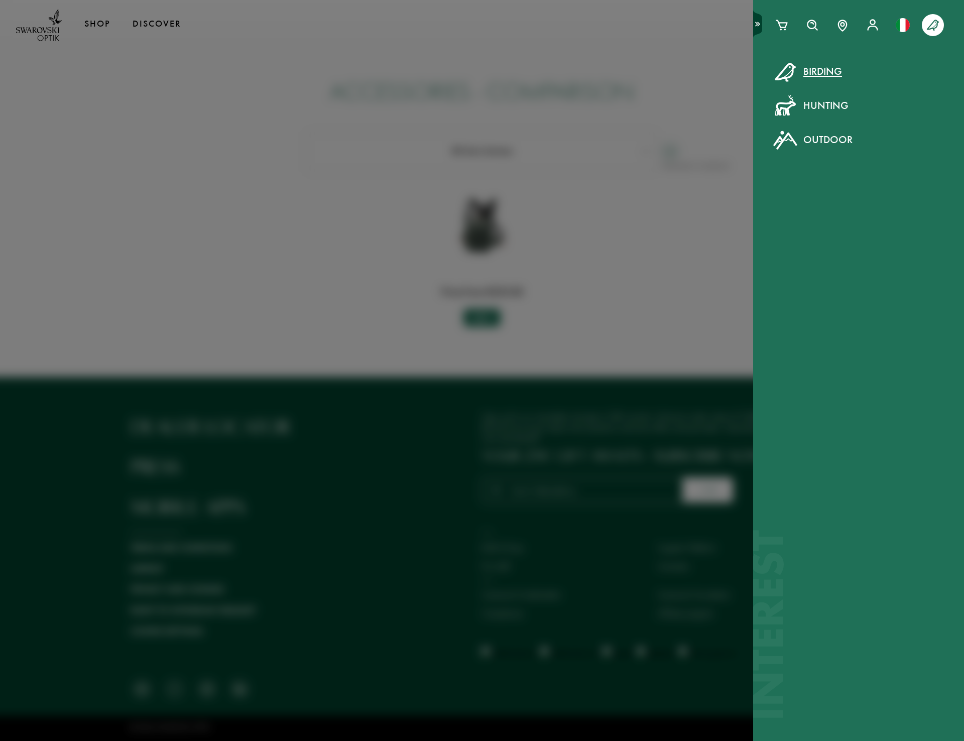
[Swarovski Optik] (39, 25)
